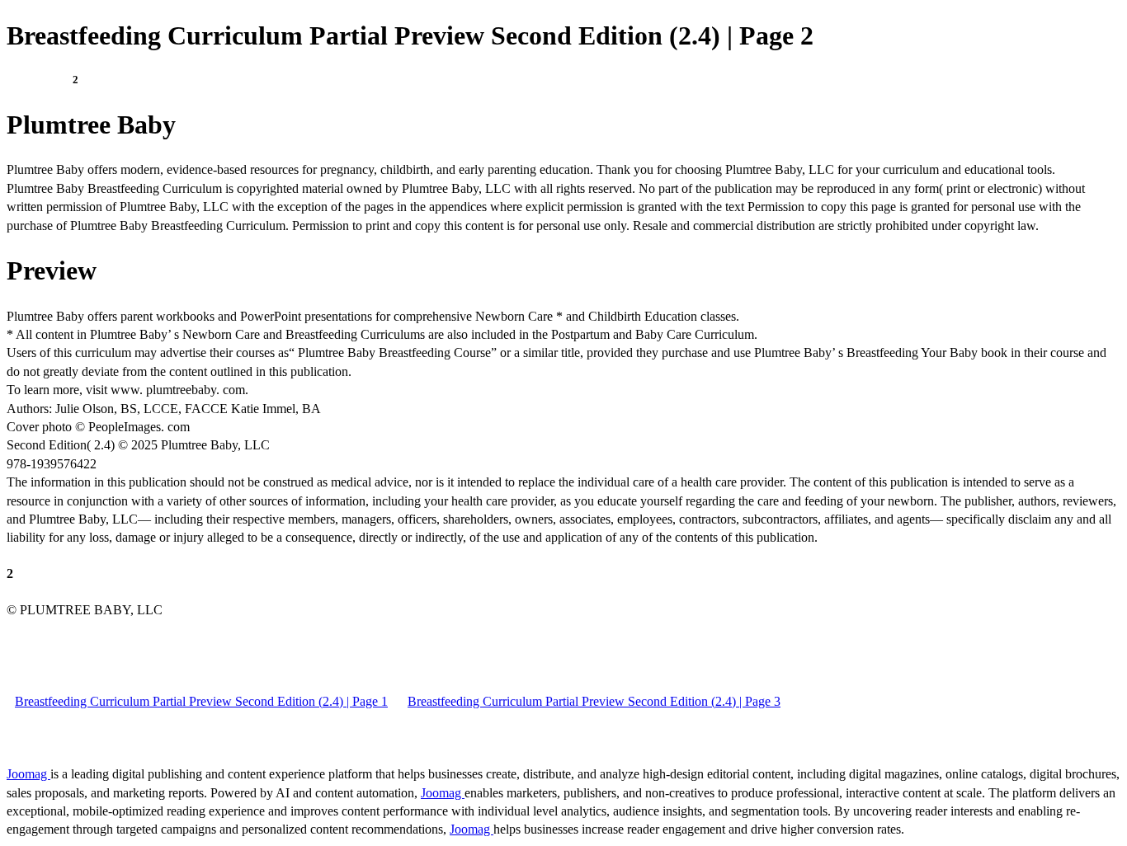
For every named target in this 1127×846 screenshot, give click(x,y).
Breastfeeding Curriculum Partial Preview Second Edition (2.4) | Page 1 (201, 701)
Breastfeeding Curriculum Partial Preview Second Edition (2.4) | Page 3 (594, 701)
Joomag (28, 774)
